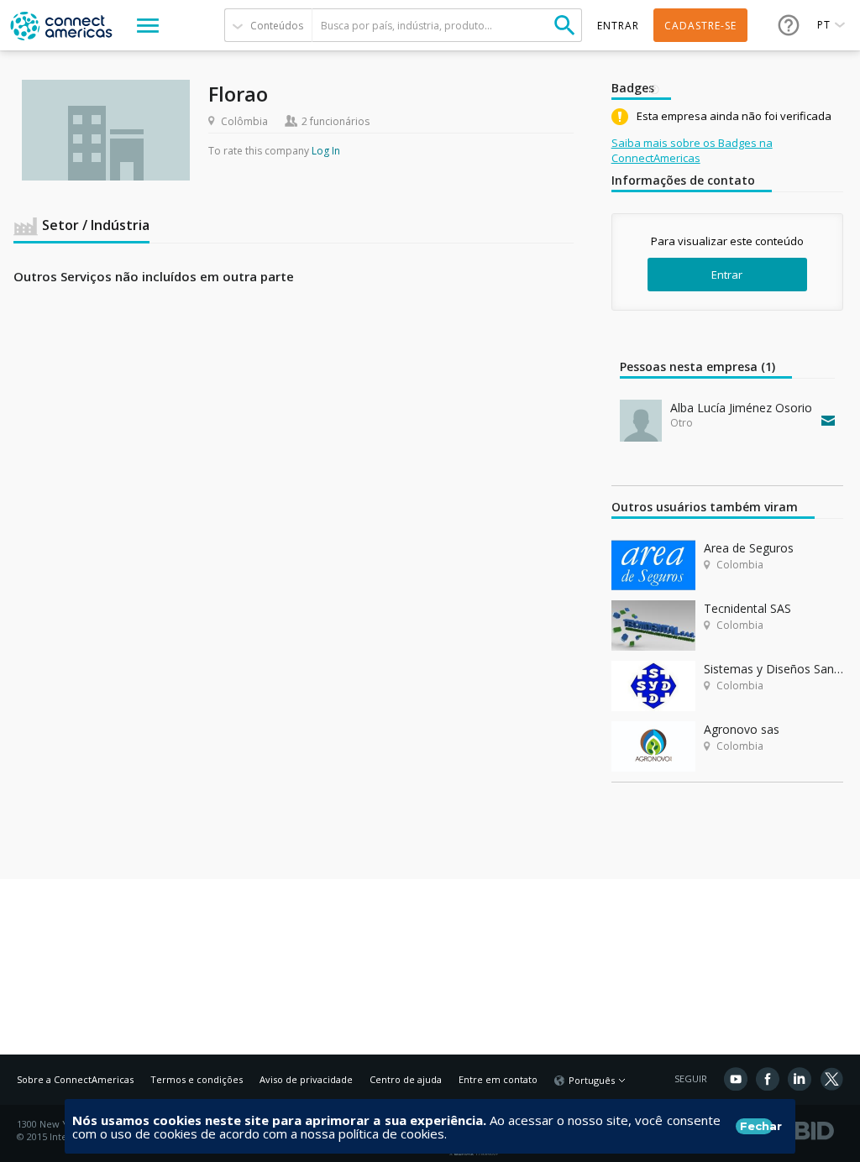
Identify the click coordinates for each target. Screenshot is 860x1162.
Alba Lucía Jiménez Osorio (741, 408)
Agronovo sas (741, 729)
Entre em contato (498, 1079)
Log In (326, 151)
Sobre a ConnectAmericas (75, 1079)
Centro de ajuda (406, 1079)
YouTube (735, 1079)
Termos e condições (196, 1079)
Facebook (767, 1079)
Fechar (756, 1126)
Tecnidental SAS (747, 608)
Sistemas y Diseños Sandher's (773, 669)
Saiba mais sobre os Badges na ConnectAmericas (692, 150)
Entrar (726, 274)
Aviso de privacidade (306, 1079)
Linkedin (799, 1079)
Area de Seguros (749, 548)
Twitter (831, 1079)
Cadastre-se (700, 25)
